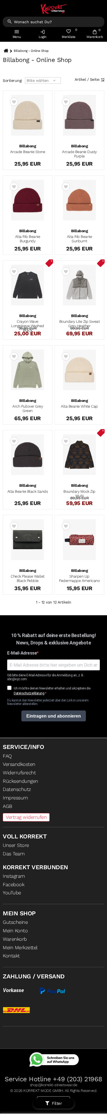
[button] (42, 35)
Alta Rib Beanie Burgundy (27, 238)
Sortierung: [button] (12, 80)
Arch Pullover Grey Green (27, 408)
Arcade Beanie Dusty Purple (79, 154)
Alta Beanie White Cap (79, 406)
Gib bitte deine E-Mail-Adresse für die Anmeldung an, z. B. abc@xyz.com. (45, 677)
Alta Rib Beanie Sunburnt (79, 238)
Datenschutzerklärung (29, 693)
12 (102, 79)
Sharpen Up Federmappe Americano (79, 578)
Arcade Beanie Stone (27, 152)
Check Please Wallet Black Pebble (27, 578)
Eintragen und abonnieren (53, 716)
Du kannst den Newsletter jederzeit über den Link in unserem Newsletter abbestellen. (48, 702)
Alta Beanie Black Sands (27, 491)
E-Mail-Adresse (22, 653)
